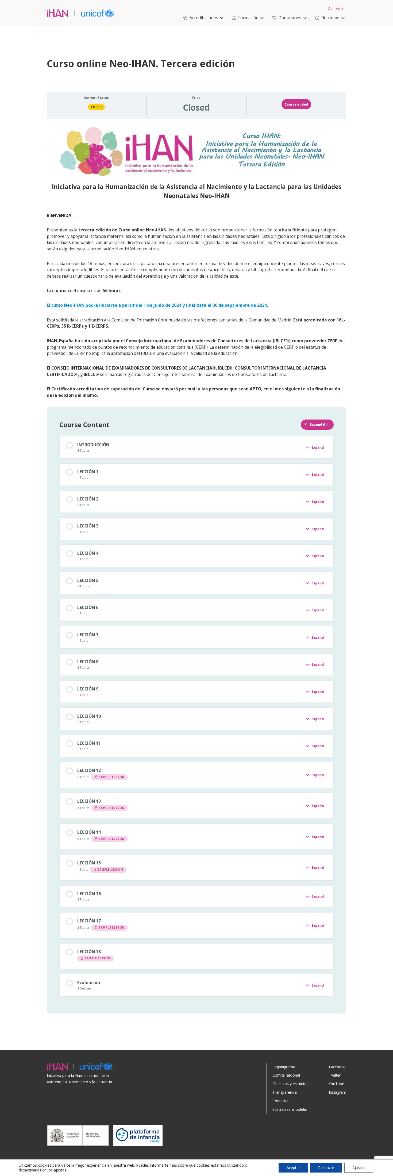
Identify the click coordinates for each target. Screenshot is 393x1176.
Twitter (335, 1075)
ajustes (60, 1170)
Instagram (337, 1092)
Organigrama (283, 1066)
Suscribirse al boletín (289, 1109)
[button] (200, 17)
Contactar (280, 1100)
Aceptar (293, 1167)
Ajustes (358, 1167)
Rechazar (326, 1167)
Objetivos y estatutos (290, 1083)
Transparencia (284, 1092)
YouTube (336, 1083)
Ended (96, 107)
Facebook (337, 1066)
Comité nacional (286, 1075)
